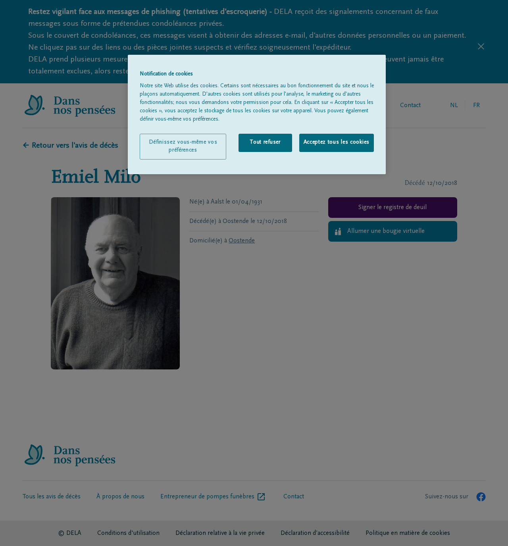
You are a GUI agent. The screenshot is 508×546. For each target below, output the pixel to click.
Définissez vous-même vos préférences (183, 146)
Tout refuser (265, 142)
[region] (257, 115)
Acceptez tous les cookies (337, 142)
